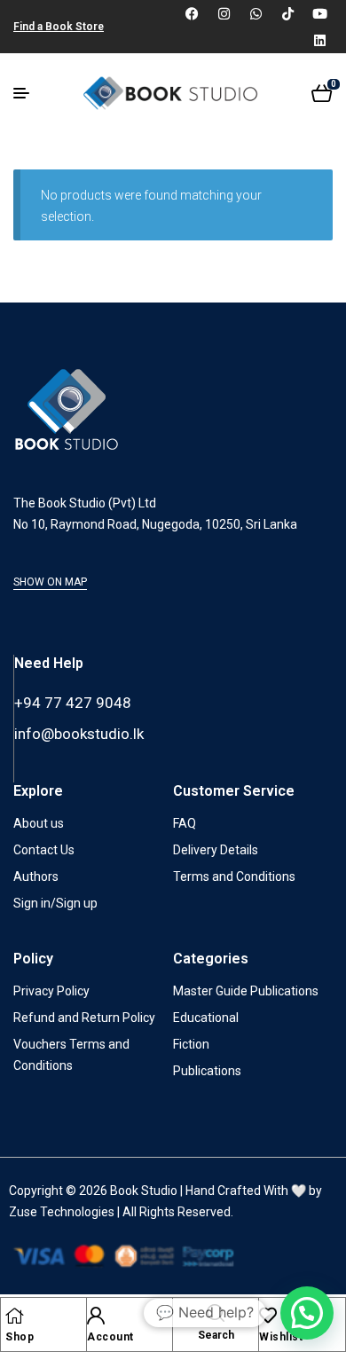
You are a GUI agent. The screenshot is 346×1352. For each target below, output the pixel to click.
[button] (307, 1313)
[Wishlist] (268, 1315)
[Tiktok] (287, 13)
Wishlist (281, 1337)
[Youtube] (319, 13)
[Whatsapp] (255, 13)
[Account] (96, 1315)
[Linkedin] (319, 40)
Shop (19, 1337)
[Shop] (14, 1315)
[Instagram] (223, 13)
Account (110, 1337)
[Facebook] (191, 13)
